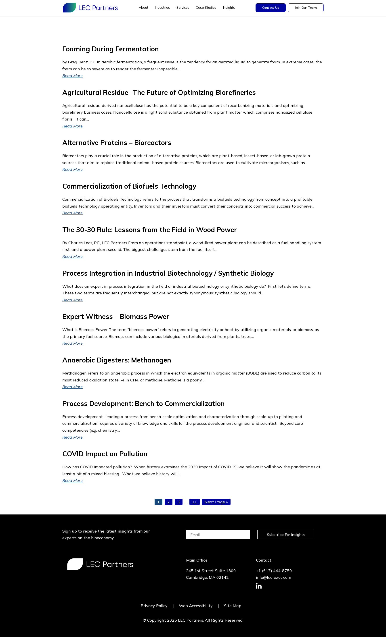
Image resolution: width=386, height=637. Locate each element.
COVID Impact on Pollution (104, 454)
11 (196, 501)
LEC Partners (90, 7)
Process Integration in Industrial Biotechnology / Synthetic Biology (168, 273)
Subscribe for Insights (286, 534)
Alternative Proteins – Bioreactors (116, 142)
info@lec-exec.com (273, 577)
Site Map (232, 605)
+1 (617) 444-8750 (274, 570)
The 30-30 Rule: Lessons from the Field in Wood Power (149, 229)
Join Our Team (306, 8)
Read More (72, 75)
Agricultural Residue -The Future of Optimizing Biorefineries (159, 92)
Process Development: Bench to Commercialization (143, 403)
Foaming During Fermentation (110, 49)
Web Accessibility (196, 605)
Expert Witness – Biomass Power (115, 316)
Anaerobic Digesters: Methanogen (116, 360)
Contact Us (270, 8)
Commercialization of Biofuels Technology (129, 186)
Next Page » (216, 502)
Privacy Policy (154, 605)
